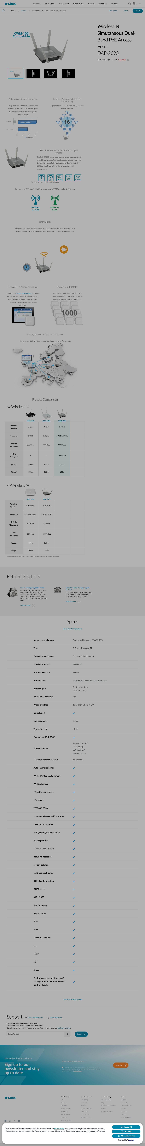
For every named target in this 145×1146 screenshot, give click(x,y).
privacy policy (59, 1129)
